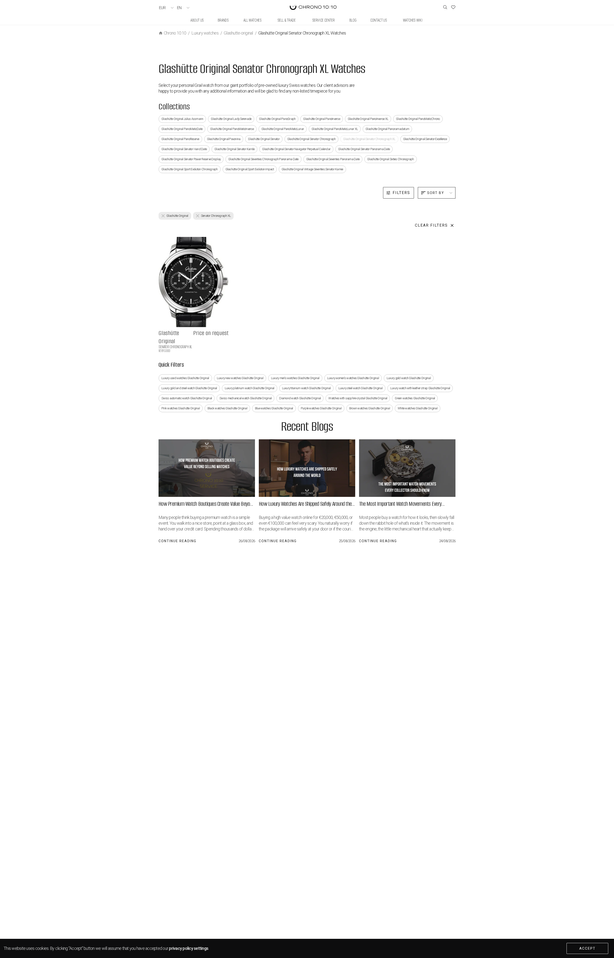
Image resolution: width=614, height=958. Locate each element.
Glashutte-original (238, 32)
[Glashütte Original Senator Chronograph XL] (194, 282)
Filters (401, 192)
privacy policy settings (188, 948)
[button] (175, 216)
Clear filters (431, 225)
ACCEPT (587, 948)
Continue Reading (177, 541)
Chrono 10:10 (175, 32)
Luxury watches (204, 32)
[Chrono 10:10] (313, 8)
